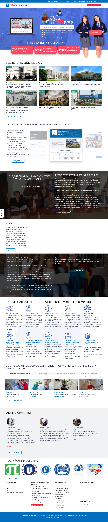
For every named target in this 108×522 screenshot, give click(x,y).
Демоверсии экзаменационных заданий (16, 493)
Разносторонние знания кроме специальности (34, 341)
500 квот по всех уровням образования (14, 314)
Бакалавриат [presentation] (43, 373)
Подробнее (18, 161)
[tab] (20, 373)
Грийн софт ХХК (57, 517)
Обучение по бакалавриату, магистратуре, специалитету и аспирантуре (40, 489)
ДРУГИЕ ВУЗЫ (12, 478)
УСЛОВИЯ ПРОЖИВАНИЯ (63, 487)
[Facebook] (6, 1)
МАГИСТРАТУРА (60, 500)
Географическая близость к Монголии (72, 314)
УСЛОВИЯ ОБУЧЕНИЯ (62, 489)
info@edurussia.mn (52, 1)
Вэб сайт (48, 517)
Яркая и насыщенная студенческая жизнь (72, 341)
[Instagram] (13, 1)
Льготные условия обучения (15, 489)
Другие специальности (17, 400)
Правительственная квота (14, 485)
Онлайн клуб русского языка (40, 501)
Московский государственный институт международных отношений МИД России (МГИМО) (53, 84)
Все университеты (15, 116)
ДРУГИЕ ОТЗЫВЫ (14, 452)
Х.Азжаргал (11, 428)
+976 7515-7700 (64, 1)
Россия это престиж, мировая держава (52, 341)
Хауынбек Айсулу (79, 428)
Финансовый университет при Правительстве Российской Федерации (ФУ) (85, 84)
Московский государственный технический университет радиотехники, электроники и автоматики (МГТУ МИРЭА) (17, 109)
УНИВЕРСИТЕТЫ (60, 494)
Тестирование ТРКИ (37, 503)
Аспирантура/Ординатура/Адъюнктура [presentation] (89, 374)
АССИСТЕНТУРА (60, 506)
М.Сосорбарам (45, 428)
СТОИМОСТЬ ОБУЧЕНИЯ (63, 490)
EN (102, 1)
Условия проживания (13, 487)
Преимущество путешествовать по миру (91, 342)
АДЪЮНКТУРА (60, 507)
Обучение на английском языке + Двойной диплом (13, 342)
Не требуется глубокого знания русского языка (34, 314)
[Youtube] (9, 1)
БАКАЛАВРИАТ (60, 496)
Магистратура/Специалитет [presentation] (66, 373)
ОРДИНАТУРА (60, 504)
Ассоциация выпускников (78, 1)
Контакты (90, 1)
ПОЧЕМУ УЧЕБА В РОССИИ (63, 485)
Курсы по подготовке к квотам (40, 497)
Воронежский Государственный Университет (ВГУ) (50, 108)
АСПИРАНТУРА (60, 502)
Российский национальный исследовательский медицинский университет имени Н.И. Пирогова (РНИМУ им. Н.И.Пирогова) (18, 85)
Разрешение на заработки (89, 314)
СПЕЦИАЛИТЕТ (60, 498)
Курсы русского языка (38, 499)
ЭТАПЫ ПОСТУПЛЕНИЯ (62, 492)
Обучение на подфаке (38, 486)
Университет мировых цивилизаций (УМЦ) (84, 108)
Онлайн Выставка (36, 505)
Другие (10, 250)
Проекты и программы (13, 490)
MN (95, 1)
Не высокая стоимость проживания (53, 314)
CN (98, 1)
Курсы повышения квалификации (41, 493)
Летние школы (36, 495)
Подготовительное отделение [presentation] (20, 373)
